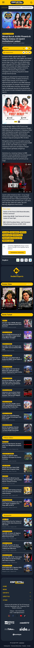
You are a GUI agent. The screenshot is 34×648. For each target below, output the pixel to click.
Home (5, 586)
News (5, 589)
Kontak (28, 645)
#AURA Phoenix (17, 235)
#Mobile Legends (8, 240)
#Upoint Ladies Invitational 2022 (12, 238)
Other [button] (5, 600)
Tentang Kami (7, 645)
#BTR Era (23, 232)
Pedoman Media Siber (16, 645)
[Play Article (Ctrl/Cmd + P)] (24, 52)
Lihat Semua (29, 284)
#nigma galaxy (7, 235)
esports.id (21, 642)
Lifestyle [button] (6, 596)
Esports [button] (6, 593)
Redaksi (24, 645)
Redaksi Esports (7, 43)
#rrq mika (5, 232)
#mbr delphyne (14, 232)
